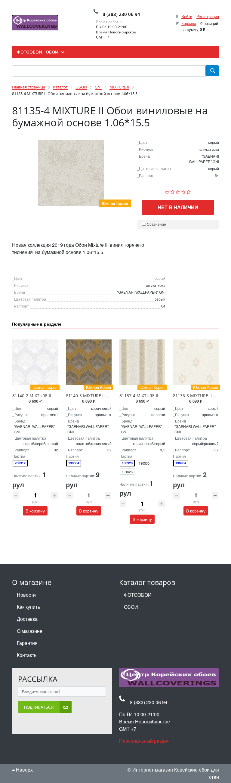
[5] (188, 191)
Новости (26, 594)
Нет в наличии (178, 207)
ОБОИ (131, 606)
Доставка (27, 618)
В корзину (35, 511)
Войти (186, 16)
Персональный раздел (144, 740)
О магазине (29, 630)
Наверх (24, 769)
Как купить (28, 606)
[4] (183, 191)
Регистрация (207, 16)
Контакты (27, 654)
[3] (178, 191)
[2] (172, 191)
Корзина (188, 23)
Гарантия (27, 642)
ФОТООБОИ (138, 594)
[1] (167, 191)
